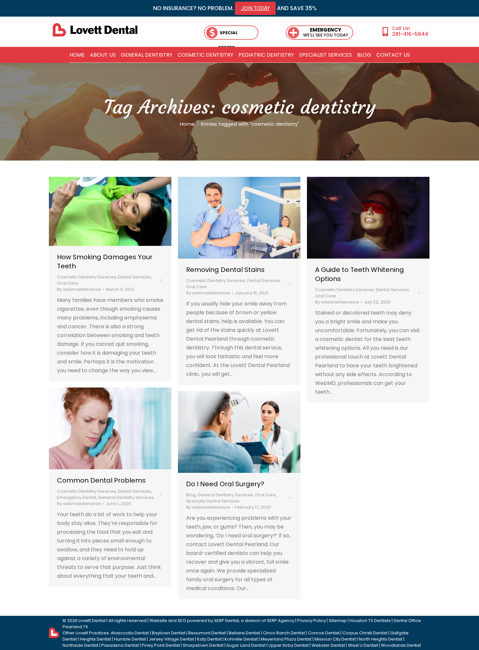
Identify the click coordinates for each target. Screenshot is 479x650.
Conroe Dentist (324, 633)
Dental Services (134, 277)
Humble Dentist (130, 639)
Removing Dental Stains (225, 269)
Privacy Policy (311, 620)
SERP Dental (226, 620)
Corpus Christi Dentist (364, 633)
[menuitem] (77, 55)
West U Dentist (363, 645)
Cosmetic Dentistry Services (86, 277)
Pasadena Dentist (120, 645)
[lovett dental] (95, 29)
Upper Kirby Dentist (289, 645)
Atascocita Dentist (130, 633)
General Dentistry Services (126, 497)
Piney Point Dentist (161, 645)
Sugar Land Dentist (246, 645)
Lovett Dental (92, 620)
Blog (191, 495)
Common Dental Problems (101, 480)
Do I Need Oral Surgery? (225, 483)
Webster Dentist (328, 645)
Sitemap (338, 620)
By (79, 289)
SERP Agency (280, 620)
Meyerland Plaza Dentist (286, 639)
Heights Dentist (95, 639)
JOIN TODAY (255, 8)
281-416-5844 (410, 33)
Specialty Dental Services (213, 501)
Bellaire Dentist (244, 633)
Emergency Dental (76, 497)
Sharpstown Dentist (203, 645)
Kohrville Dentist (241, 639)
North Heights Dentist (380, 639)
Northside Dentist (80, 645)
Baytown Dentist (168, 633)
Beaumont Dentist (207, 633)
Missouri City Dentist (335, 639)
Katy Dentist (209, 639)
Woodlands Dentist (401, 645)
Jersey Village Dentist (171, 639)
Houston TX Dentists (370, 620)
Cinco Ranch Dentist (284, 633)
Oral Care (67, 283)
